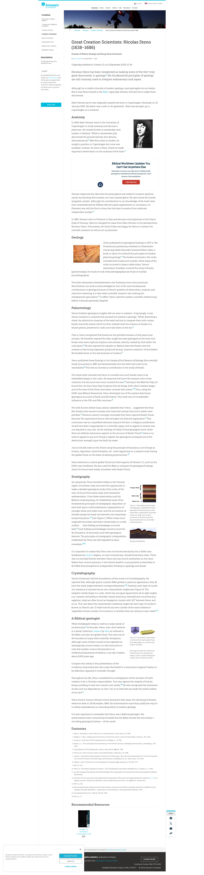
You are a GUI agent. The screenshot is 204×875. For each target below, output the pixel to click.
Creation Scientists (97, 30)
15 (126, 585)
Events (107, 8)
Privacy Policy (53, 78)
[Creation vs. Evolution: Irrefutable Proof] (83, 818)
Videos (114, 8)
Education (126, 8)
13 (91, 517)
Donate (135, 8)
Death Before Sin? (48, 42)
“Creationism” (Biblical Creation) (49, 25)
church (89, 555)
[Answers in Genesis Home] (50, 6)
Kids (120, 8)
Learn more (149, 859)
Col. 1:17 (152, 778)
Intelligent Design (48, 50)
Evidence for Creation (49, 46)
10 (134, 389)
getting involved (120, 850)
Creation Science (47, 30)
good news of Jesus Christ (106, 861)
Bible (105, 92)
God (107, 631)
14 (85, 544)
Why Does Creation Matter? (48, 19)
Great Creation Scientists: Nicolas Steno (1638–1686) (122, 30)
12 (128, 454)
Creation (85, 30)
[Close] (80, 849)
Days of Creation (47, 38)
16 (122, 685)
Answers (94, 8)
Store (102, 8)
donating (109, 850)
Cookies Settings (71, 866)
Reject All (70, 861)
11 (142, 433)
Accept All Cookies (70, 856)
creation (97, 631)
